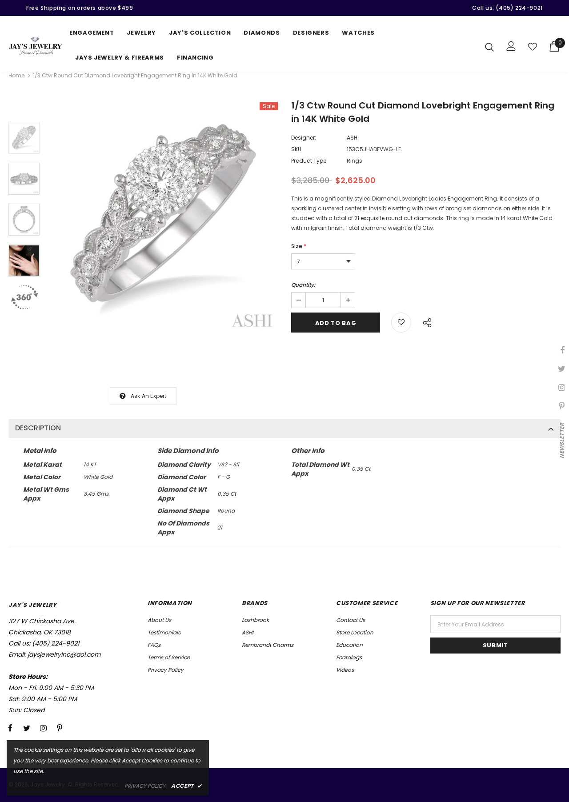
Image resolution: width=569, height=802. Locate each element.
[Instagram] (43, 728)
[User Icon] (511, 46)
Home (16, 75)
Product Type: (309, 160)
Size (298, 246)
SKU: (297, 149)
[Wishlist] (532, 46)
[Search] (489, 46)
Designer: (303, 137)
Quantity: (303, 285)
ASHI (353, 137)
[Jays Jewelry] (35, 46)
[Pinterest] (60, 728)
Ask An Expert (149, 396)
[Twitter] (27, 728)
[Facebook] (10, 728)
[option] (163, 218)
